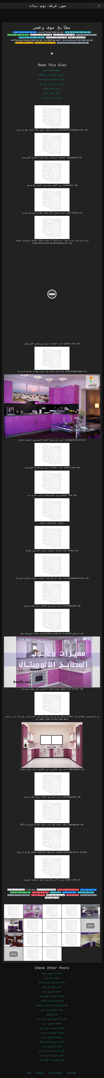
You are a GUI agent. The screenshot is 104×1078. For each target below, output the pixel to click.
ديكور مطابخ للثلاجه (52, 88)
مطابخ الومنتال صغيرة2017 (52, 1041)
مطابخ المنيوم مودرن (52, 1046)
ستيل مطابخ (31, 890)
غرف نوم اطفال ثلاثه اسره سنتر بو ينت (78, 40)
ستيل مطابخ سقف (72, 895)
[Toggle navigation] (99, 5)
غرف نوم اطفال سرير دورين (64, 35)
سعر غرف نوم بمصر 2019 (55, 895)
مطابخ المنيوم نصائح (52, 973)
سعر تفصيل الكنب (52, 898)
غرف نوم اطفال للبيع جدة (56, 37)
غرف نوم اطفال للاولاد (76, 37)
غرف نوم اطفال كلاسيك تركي (18, 35)
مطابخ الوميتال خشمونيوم (52, 996)
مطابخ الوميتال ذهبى (52, 987)
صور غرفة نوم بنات (47, 5)
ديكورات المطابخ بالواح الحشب (52, 79)
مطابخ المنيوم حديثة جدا (52, 1032)
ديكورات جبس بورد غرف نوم (52, 84)
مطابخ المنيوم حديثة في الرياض (52, 1019)
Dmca (30, 1073)
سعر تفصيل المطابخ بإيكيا (67, 890)
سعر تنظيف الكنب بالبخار (20, 892)
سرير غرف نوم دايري (40, 892)
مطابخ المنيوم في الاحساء (52, 1000)
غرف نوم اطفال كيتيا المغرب (25, 32)
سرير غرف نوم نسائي (88, 890)
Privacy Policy (55, 1073)
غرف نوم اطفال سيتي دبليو (41, 35)
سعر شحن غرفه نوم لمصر (46, 890)
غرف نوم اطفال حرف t (52, 40)
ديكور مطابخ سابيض (52, 70)
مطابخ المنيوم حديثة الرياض (52, 1051)
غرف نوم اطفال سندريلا (24, 43)
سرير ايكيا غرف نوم (88, 895)
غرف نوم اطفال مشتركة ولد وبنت (77, 32)
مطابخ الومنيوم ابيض (52, 1037)
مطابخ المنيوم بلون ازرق (52, 1028)
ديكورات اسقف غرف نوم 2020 (52, 75)
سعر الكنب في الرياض (16, 890)
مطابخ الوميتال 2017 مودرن (52, 1060)
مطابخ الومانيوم (52, 978)
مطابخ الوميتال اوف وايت (52, 1055)
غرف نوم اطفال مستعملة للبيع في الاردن (26, 40)
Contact (40, 1073)
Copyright (71, 1073)
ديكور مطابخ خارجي (52, 93)
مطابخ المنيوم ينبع (52, 1023)
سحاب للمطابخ (55, 892)
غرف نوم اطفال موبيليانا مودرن (31, 37)
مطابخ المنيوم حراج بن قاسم (52, 982)
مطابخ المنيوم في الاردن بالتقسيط (52, 1005)
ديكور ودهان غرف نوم (52, 97)
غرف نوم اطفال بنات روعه (86, 35)
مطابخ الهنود (52, 1014)
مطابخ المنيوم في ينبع (52, 1010)
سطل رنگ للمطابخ (69, 892)
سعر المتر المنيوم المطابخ (19, 895)
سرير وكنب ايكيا (38, 895)
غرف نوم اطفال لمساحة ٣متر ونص (50, 32)
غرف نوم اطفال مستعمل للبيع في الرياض (72, 43)
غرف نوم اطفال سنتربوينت (45, 43)
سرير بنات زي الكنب (86, 892)
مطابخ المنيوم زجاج (52, 991)
